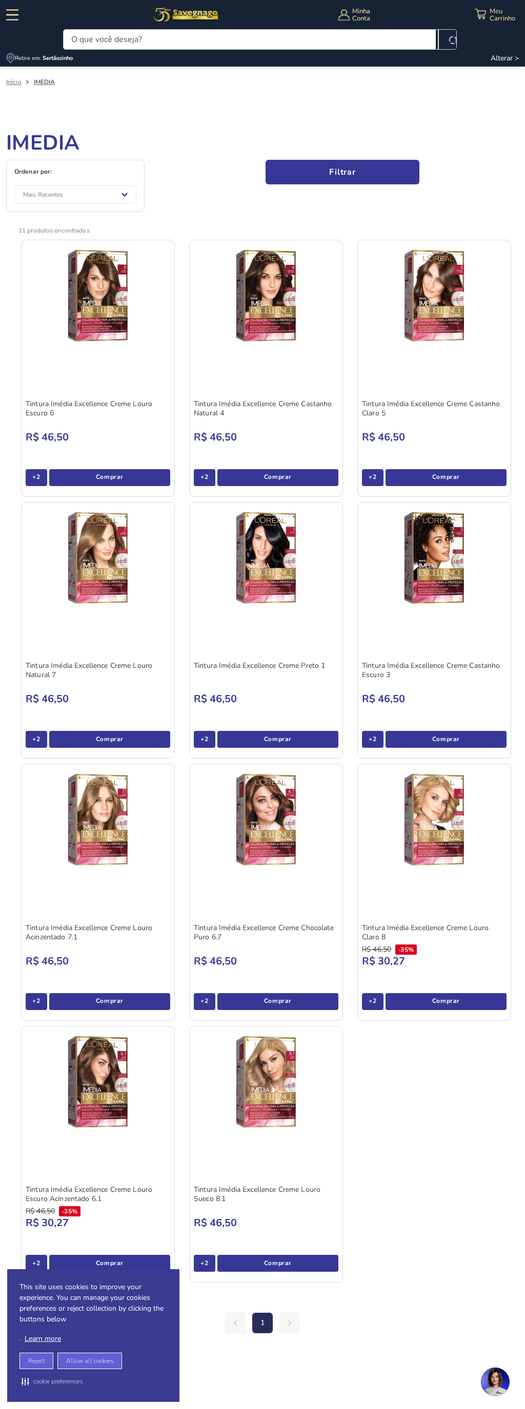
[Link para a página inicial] (14, 82)
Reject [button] (36, 1361)
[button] (52, 1381)
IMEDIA (44, 82)
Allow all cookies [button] (89, 1361)
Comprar (110, 477)
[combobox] (260, 39)
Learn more (43, 1338)
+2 (36, 477)
